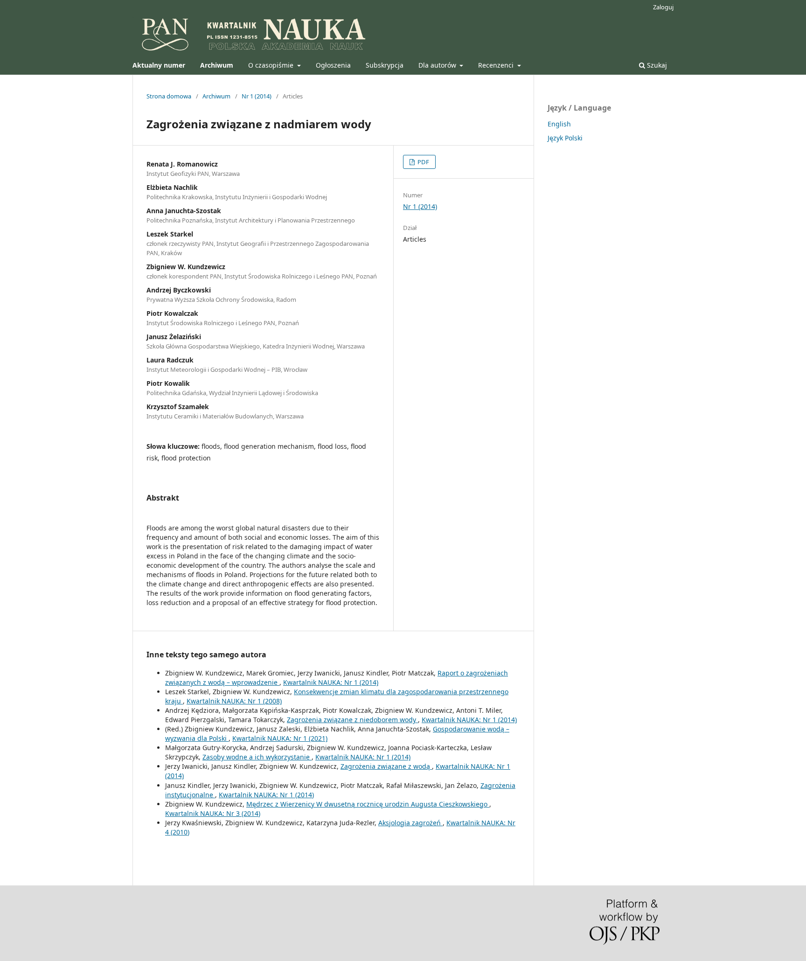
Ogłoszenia (333, 65)
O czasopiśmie (271, 65)
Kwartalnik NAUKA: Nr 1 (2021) (279, 738)
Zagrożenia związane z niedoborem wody (352, 719)
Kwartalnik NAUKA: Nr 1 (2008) (234, 700)
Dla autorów (438, 65)
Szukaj (656, 65)
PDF (422, 162)
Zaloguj (663, 7)
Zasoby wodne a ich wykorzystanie (257, 756)
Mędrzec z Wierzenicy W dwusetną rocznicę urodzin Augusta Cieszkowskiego (367, 804)
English (559, 123)
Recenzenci (496, 65)
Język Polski (565, 137)
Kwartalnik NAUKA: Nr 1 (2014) (330, 682)
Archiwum (216, 96)
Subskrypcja (384, 65)
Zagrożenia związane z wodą (386, 766)
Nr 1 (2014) (256, 96)
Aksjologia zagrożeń (410, 822)
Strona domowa (168, 96)
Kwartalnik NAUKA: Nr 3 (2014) (212, 813)
